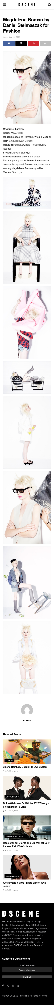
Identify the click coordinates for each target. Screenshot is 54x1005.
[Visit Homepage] (26, 5)
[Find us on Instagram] (13, 985)
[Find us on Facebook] (3, 985)
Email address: (27, 964)
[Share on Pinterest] (33, 43)
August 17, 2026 (11, 850)
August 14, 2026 (11, 890)
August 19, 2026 (11, 771)
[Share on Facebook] (9, 43)
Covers (9, 760)
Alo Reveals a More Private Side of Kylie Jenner (24, 884)
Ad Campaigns (12, 796)
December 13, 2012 (11, 36)
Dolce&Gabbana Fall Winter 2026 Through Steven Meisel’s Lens (26, 804)
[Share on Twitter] (21, 43)
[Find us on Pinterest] (18, 985)
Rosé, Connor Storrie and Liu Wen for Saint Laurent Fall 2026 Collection (26, 844)
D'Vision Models (41, 137)
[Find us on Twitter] (8, 985)
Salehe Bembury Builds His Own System (25, 767)
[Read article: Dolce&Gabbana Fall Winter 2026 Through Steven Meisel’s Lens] (27, 788)
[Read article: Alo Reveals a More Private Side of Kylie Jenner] (27, 867)
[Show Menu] (4, 4)
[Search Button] (49, 4)
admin (27, 720)
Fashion (19, 129)
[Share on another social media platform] (45, 43)
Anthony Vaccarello (16, 836)
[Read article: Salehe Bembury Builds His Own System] (27, 751)
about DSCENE (15, 945)
